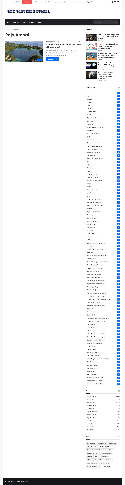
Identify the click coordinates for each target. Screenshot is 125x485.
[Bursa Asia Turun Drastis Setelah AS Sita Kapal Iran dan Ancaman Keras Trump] (91, 65)
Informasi (90, 165)
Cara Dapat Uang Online (94, 199)
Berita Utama (91, 227)
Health (24, 22)
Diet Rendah (91, 362)
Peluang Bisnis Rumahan (95, 268)
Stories (31, 22)
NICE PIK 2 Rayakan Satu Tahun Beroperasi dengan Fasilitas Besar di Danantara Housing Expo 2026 (63, 2)
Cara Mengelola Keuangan (95, 265)
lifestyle (89, 99)
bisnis (89, 102)
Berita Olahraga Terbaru (94, 180)
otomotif (89, 108)
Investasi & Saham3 (93, 302)
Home (9, 29)
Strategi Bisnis (91, 111)
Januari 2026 (91, 408)
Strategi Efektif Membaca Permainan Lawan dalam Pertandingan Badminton (107, 55)
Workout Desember (93, 271)
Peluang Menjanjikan (93, 290)
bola (88, 105)
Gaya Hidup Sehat (93, 221)
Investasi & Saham (93, 177)
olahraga (89, 456)
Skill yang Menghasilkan (94, 149)
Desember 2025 (92, 411)
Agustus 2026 (91, 396)
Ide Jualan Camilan (93, 355)
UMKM (89, 196)
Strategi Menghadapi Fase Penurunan (99, 299)
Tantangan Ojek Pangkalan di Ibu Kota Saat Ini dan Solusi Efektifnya (108, 37)
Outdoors (90, 168)
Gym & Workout (92, 190)
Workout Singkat (92, 365)
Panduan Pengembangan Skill (96, 280)
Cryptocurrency (92, 174)
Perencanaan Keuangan (101, 456)
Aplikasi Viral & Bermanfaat (95, 127)
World (89, 193)
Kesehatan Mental (107, 449)
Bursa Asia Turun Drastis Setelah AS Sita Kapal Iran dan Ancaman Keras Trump (108, 65)
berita (89, 93)
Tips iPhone (90, 371)
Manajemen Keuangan (94, 202)
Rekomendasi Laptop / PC (95, 143)
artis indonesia (91, 443)
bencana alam (91, 349)
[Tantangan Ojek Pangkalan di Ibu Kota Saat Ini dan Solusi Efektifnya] (91, 37)
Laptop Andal (91, 324)
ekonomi (89, 208)
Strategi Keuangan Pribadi (95, 377)
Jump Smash (91, 233)
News (8, 22)
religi (88, 171)
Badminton (90, 124)
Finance (89, 237)
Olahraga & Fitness (93, 368)
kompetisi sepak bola (93, 453)
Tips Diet (90, 309)
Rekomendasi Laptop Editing (96, 296)
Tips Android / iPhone (93, 152)
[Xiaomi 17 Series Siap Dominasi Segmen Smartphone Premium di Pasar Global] (91, 75)
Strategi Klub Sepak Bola (95, 249)
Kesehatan (90, 252)
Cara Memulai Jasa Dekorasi (96, 334)
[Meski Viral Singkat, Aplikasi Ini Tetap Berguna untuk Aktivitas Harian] (91, 46)
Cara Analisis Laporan (94, 312)
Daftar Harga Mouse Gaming (96, 243)
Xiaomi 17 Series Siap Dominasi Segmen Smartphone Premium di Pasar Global (107, 75)
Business (16, 22)
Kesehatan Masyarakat (93, 449)
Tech (88, 161)
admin (49, 41)
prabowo (101, 459)
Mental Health (91, 224)
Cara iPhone (91, 327)
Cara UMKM (91, 315)
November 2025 (92, 414)
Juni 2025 (90, 424)
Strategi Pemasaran (92, 466)
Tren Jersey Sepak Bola (94, 277)
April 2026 (90, 399)
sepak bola (109, 459)
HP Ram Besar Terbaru (94, 240)
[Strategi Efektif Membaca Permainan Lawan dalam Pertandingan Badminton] (91, 56)
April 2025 (90, 430)
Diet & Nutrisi (91, 155)
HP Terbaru (90, 246)
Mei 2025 (90, 427)
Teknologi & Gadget (93, 287)
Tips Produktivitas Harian (95, 158)
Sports (39, 22)
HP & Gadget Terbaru (93, 133)
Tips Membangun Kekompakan (96, 283)
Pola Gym (90, 230)
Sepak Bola (90, 130)
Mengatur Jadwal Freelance (96, 305)
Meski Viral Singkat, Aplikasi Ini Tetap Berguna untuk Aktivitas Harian (108, 46)
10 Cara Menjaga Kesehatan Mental (98, 262)
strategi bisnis (105, 463)
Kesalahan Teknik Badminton (96, 321)
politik (89, 187)
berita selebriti (112, 443)
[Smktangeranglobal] (28, 11)
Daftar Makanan (92, 218)
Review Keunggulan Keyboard (96, 293)
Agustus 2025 (91, 418)
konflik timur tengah (106, 453)
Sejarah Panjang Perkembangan (97, 255)
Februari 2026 (91, 405)
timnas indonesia (105, 466)
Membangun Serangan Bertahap (97, 318)
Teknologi (90, 215)
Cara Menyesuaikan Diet (95, 343)
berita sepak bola (91, 446)
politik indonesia (91, 459)
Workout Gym (91, 258)
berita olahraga (102, 443)
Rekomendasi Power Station (96, 384)
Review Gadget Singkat (94, 146)
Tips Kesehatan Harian (94, 212)
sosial (89, 115)
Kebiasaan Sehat (92, 374)
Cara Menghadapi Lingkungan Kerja (98, 359)
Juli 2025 (90, 421)
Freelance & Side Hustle (94, 205)
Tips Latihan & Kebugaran (95, 118)
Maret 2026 (91, 402)
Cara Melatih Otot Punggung (96, 337)
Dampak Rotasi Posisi (94, 340)
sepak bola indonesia (93, 463)
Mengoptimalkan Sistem (94, 380)
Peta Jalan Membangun (94, 274)
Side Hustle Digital (93, 352)
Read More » (52, 59)
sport (88, 136)
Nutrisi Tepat (91, 346)
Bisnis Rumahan (92, 140)
